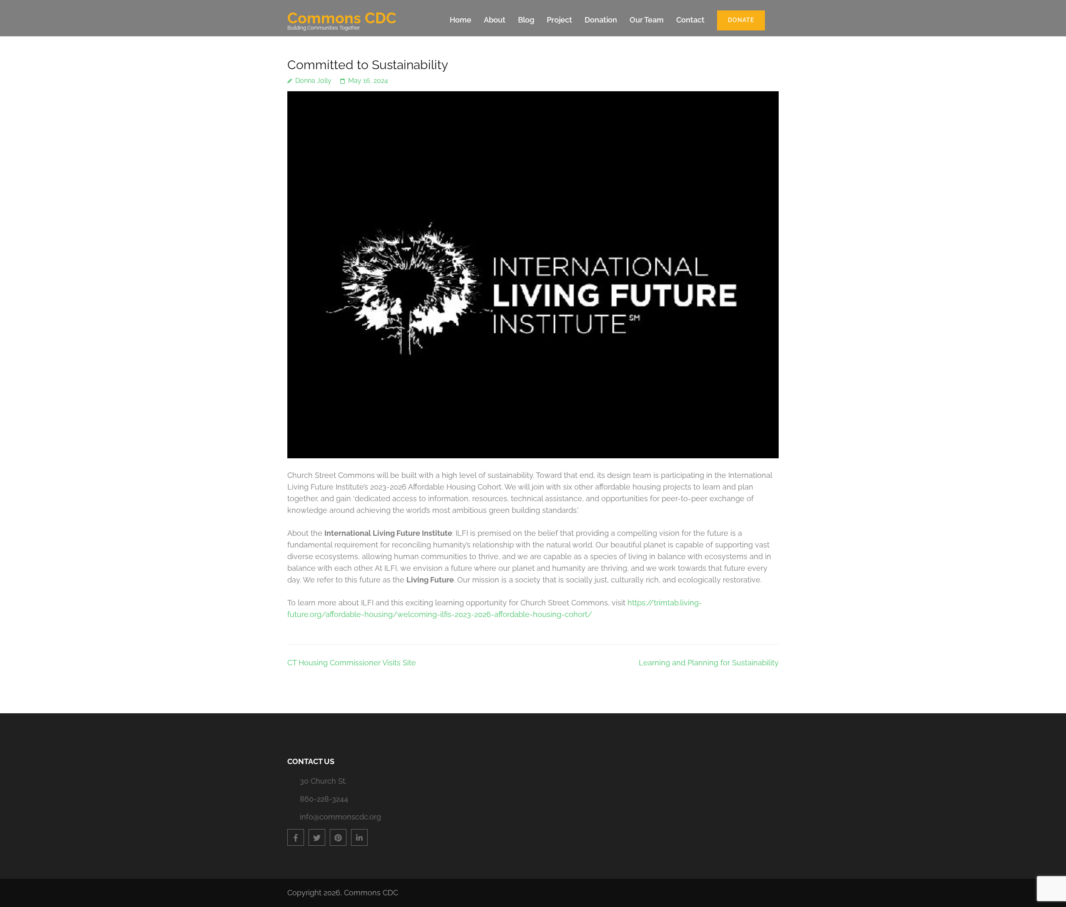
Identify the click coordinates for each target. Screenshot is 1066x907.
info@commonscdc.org (340, 816)
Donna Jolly (313, 81)
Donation (601, 19)
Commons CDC (341, 18)
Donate (741, 20)
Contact (690, 19)
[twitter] (317, 837)
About (495, 19)
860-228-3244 (324, 799)
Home (460, 19)
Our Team (647, 19)
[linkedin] (359, 837)
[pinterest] (338, 837)
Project (559, 19)
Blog (526, 19)
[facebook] (295, 837)
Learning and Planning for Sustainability (709, 662)
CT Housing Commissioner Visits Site (351, 662)
